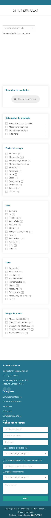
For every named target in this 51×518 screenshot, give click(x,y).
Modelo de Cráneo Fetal (25, 75)
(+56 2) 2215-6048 (10, 376)
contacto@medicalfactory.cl (15, 371)
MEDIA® (36, 515)
